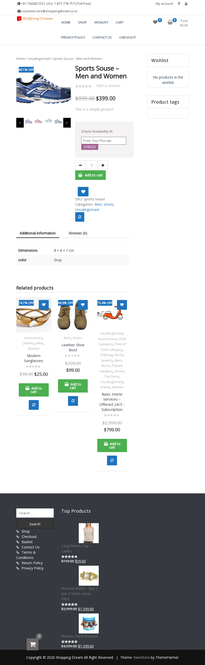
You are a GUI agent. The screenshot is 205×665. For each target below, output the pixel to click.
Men (98, 204)
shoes (109, 204)
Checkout (29, 536)
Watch (105, 387)
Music (106, 365)
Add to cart (94, 175)
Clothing (106, 355)
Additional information (38, 233)
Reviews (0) (78, 233)
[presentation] (21, 92)
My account (164, 3)
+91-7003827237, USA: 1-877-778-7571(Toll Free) (55, 3)
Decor (118, 355)
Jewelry (28, 343)
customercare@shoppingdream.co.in (49, 11)
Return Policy (32, 562)
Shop (26, 531)
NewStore (142, 657)
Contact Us (31, 547)
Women (34, 348)
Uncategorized (111, 382)
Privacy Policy (33, 568)
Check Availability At (96, 131)
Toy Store (111, 376)
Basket (27, 541)
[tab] (37, 233)
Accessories (33, 338)
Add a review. (108, 85)
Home (20, 58)
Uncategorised (39, 58)
